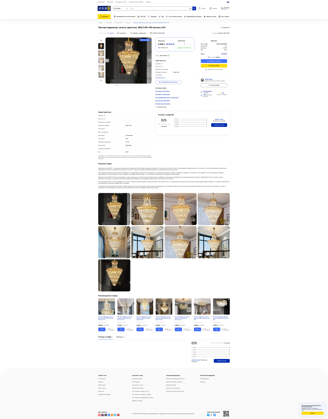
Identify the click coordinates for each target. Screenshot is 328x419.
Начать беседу (215, 85)
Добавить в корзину (215, 61)
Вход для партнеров (104, 394)
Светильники (118, 22)
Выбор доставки (171, 385)
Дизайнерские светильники (126, 16)
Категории (109, 22)
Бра (162, 16)
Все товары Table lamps (163, 91)
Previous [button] (107, 60)
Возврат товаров (137, 400)
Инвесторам (102, 385)
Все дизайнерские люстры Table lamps (167, 97)
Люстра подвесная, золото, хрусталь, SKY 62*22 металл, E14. (202, 318)
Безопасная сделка (138, 388)
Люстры (143, 16)
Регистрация (136, 382)
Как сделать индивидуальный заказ (142, 397)
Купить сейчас (215, 65)
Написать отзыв (219, 125)
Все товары (225, 16)
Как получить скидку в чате (140, 391)
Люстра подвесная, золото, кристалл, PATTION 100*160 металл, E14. (105, 318)
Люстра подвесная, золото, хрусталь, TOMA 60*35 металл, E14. (182, 318)
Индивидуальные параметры (169, 82)
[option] (128, 60)
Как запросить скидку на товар (141, 394)
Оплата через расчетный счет (175, 391)
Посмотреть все (160, 77)
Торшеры (153, 16)
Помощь (148, 2)
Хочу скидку (146, 40)
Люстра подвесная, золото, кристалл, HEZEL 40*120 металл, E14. (124, 318)
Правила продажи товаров (174, 382)
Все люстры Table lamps (163, 94)
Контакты (101, 391)
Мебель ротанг (211, 16)
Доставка (110, 2)
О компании (101, 2)
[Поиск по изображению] (190, 8)
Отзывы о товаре (105, 337)
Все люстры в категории (163, 103)
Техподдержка (204, 378)
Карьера (100, 382)
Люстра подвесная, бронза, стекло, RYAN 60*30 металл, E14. (221, 318)
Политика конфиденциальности (175, 378)
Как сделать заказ (121, 2)
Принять (312, 413)
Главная (100, 22)
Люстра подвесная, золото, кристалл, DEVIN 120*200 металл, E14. (144, 318)
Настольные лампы (175, 16)
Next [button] (150, 60)
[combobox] (121, 8)
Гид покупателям (137, 378)
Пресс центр (102, 388)
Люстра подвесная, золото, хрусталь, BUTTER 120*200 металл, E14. (163, 318)
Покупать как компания (136, 2)
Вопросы (120, 337)
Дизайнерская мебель (194, 16)
